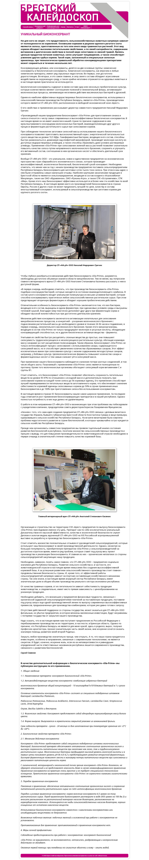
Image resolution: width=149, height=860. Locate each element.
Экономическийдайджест (39, 27)
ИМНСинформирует (85, 27)
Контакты (70, 27)
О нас (77, 27)
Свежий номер (28, 27)
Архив (63, 27)
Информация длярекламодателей (53, 27)
